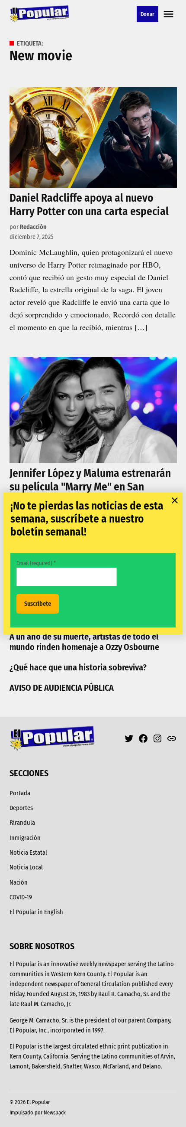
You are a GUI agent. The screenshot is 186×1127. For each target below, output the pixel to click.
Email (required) (36, 563)
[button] (93, 563)
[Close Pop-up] (175, 500)
